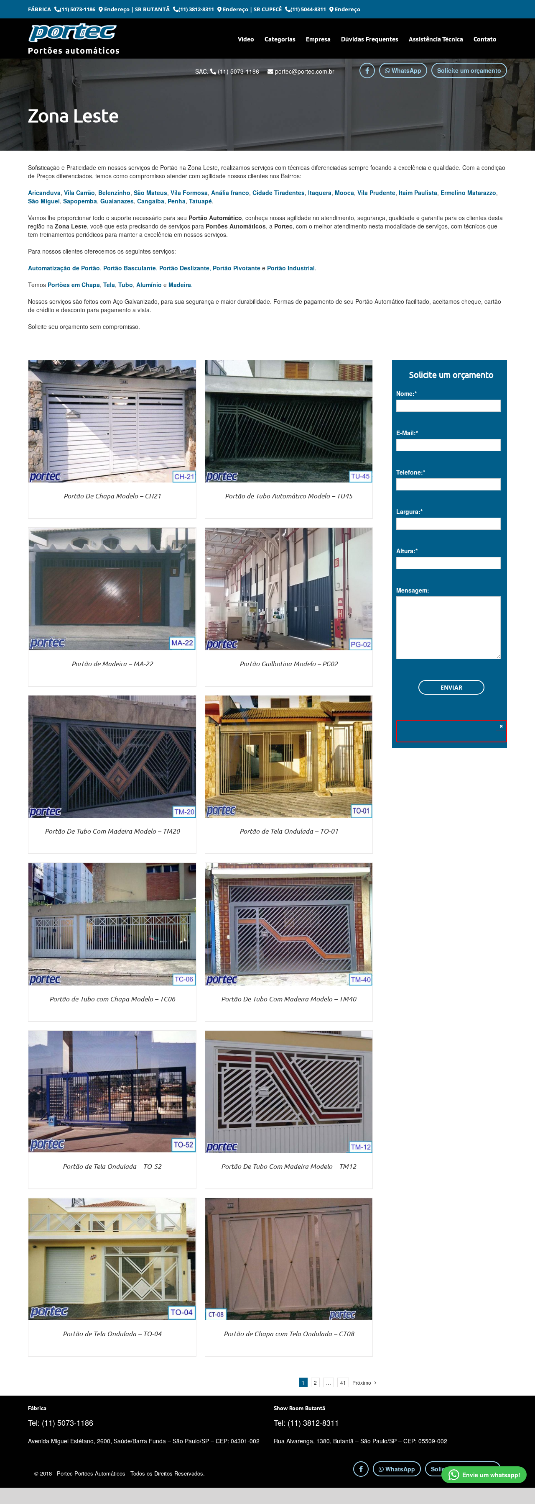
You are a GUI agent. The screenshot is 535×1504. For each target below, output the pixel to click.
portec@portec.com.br (303, 71)
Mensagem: (412, 590)
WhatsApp (405, 70)
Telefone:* (410, 472)
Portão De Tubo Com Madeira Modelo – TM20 (112, 830)
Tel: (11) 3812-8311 (306, 1422)
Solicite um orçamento (469, 70)
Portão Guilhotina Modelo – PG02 (288, 663)
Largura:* (409, 511)
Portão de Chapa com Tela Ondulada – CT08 (289, 1333)
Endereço (116, 9)
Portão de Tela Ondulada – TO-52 (112, 1166)
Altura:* (407, 551)
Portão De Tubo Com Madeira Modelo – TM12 (288, 1166)
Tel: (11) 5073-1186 (60, 1422)
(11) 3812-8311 (196, 9)
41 (343, 1382)
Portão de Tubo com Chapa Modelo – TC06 (112, 998)
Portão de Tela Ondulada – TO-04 (112, 1333)
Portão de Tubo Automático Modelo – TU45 (288, 495)
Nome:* (406, 393)
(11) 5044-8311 (308, 9)
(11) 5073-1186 (77, 9)
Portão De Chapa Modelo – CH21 (112, 495)
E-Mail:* (407, 433)
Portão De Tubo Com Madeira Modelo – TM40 (288, 998)
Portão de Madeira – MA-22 (112, 663)
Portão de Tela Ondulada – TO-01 (288, 830)
